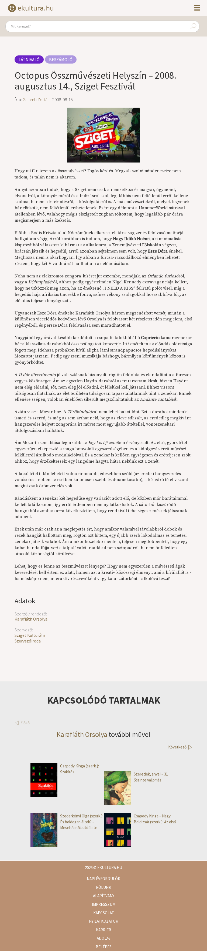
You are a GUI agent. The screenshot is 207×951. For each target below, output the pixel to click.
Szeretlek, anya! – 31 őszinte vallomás (151, 776)
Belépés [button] (104, 946)
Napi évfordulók (103, 878)
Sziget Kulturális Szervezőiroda (30, 638)
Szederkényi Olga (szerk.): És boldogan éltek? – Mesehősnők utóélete (81, 821)
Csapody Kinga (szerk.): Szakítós (79, 768)
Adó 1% (104, 938)
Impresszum (103, 904)
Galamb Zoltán (36, 99)
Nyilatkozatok (103, 921)
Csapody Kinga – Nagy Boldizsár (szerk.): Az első (155, 818)
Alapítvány (103, 895)
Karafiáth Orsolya (31, 619)
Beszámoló (61, 59)
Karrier (103, 929)
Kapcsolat (103, 912)
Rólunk (103, 887)
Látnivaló (29, 59)
